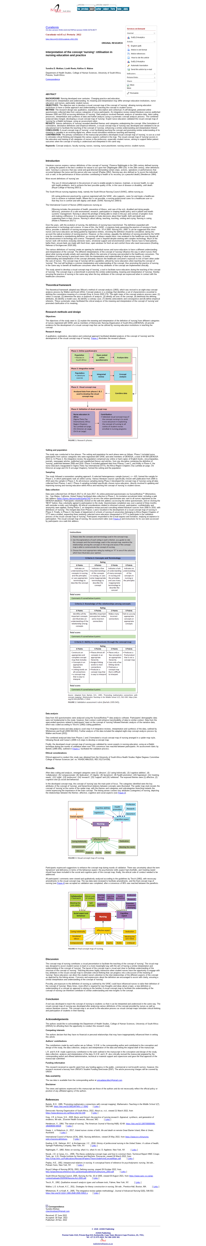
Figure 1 (94, 338)
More (132, 85)
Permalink (134, 93)
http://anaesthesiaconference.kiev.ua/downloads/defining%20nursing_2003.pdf (80, 1172)
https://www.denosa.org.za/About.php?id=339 (65, 1113)
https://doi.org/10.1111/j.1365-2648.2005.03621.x (67, 1193)
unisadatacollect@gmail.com (109, 1080)
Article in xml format (139, 50)
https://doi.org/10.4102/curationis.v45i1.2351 (62, 39)
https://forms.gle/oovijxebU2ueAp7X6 (73, 498)
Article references (138, 54)
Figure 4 (60, 883)
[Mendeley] (128, 85)
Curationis (52, 27)
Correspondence (53, 79)
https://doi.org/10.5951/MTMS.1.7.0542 (71, 1106)
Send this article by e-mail (141, 69)
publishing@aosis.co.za (103, 1244)
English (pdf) (136, 46)
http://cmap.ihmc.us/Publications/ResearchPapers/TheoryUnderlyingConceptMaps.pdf (83, 1158)
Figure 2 (116, 519)
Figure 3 (121, 793)
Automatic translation (139, 65)
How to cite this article (140, 58)
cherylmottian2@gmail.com (58, 1211)
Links (96, 1106)
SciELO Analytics (138, 37)
